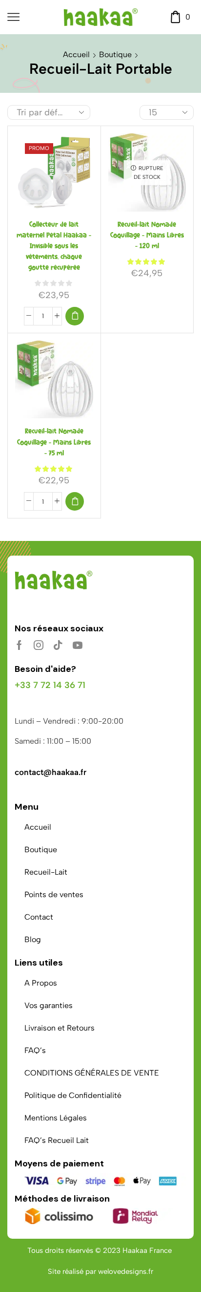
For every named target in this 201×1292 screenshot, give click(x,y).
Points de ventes (53, 894)
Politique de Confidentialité (72, 1095)
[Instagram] (38, 645)
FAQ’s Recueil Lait (56, 1140)
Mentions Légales (55, 1117)
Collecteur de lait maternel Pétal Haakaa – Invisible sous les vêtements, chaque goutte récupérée (54, 246)
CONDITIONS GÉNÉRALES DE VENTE (91, 1072)
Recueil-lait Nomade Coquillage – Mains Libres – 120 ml (147, 235)
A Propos (40, 983)
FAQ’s (35, 1050)
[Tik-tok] (58, 645)
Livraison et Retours (59, 1028)
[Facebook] (19, 645)
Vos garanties (48, 1005)
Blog (32, 939)
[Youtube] (77, 645)
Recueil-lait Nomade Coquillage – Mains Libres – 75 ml (54, 442)
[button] (74, 316)
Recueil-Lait (45, 872)
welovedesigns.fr (125, 1271)
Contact (38, 917)
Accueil (76, 54)
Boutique (115, 54)
